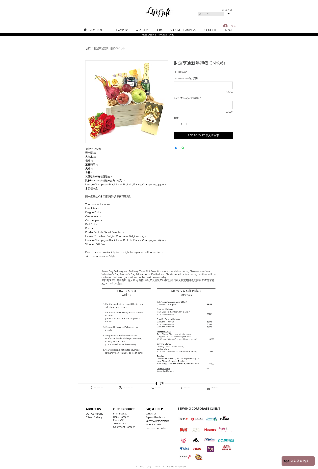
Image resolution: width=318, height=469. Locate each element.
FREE (209, 304)
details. (109, 329)
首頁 (88, 48)
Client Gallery (94, 417)
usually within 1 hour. (115, 341)
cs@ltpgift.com (214, 387)
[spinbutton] (182, 124)
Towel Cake (120, 423)
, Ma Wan (186, 336)
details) (108, 321)
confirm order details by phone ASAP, (123, 338)
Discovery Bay (175, 336)
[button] (227, 13)
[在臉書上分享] (176, 148)
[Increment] (187, 124)
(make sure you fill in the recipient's (122, 318)
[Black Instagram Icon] (161, 383)
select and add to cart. (115, 307)
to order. (109, 315)
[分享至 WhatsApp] (182, 148)
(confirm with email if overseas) (120, 344)
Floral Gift (118, 420)
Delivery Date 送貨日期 (187, 78)
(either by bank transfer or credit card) (124, 352)
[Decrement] (176, 124)
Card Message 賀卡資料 (187, 98)
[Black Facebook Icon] (156, 383)
